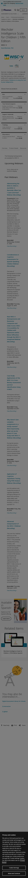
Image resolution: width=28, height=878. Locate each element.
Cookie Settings (14, 868)
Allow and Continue (14, 873)
